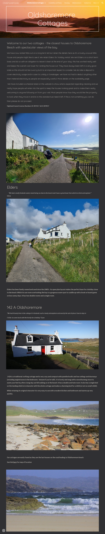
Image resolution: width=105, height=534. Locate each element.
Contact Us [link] (87, 3)
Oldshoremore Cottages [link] (35, 3)
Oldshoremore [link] (76, 3)
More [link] (95, 3)
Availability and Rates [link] (55, 3)
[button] (102, 2)
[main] (52, 19)
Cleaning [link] (67, 3)
